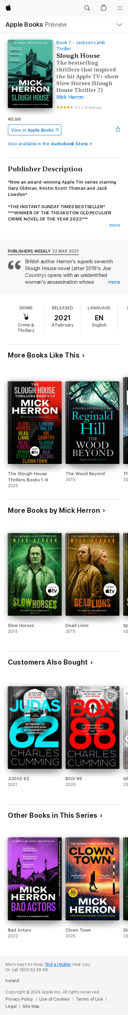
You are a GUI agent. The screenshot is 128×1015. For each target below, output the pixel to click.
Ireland (12, 980)
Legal (10, 1006)
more (114, 225)
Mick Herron (70, 97)
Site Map (31, 1006)
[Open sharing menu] (118, 129)
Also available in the (48, 143)
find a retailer (58, 964)
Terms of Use (89, 999)
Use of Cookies (54, 999)
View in (32, 130)
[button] (87, 8)
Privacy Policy (19, 999)
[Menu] (120, 8)
